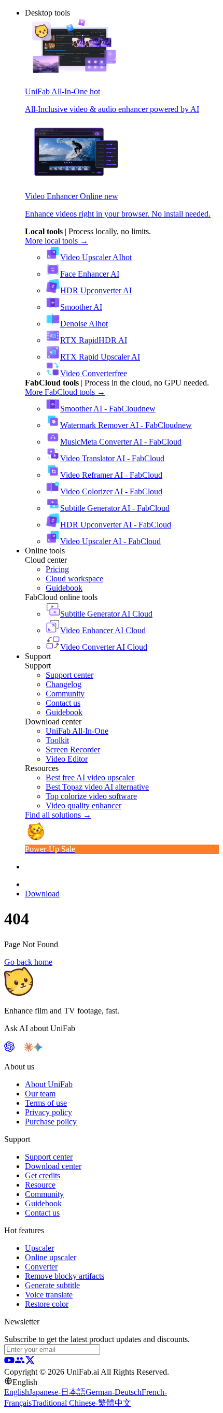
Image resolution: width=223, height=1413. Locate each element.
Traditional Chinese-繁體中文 (81, 1402)
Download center (53, 1166)
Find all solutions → (58, 814)
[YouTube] (9, 1362)
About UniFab (49, 1084)
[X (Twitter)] (30, 1362)
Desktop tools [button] (47, 12)
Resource (40, 1184)
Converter (41, 1266)
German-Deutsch (114, 1392)
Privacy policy (48, 1112)
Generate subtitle (52, 1285)
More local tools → (56, 240)
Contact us (42, 1212)
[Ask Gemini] (38, 1049)
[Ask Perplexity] (19, 1049)
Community (44, 1194)
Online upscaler (50, 1257)
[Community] (20, 1362)
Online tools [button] (45, 550)
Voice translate (49, 1294)
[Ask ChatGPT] (9, 1049)
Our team (40, 1093)
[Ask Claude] (28, 1049)
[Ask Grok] (47, 1049)
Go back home (28, 962)
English (16, 1392)
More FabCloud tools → (65, 392)
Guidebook (43, 1203)
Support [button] (38, 656)
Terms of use (46, 1102)
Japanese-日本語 (57, 1392)
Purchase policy (51, 1121)
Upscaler (39, 1248)
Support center (49, 1156)
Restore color (46, 1304)
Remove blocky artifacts (64, 1276)
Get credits (42, 1175)
